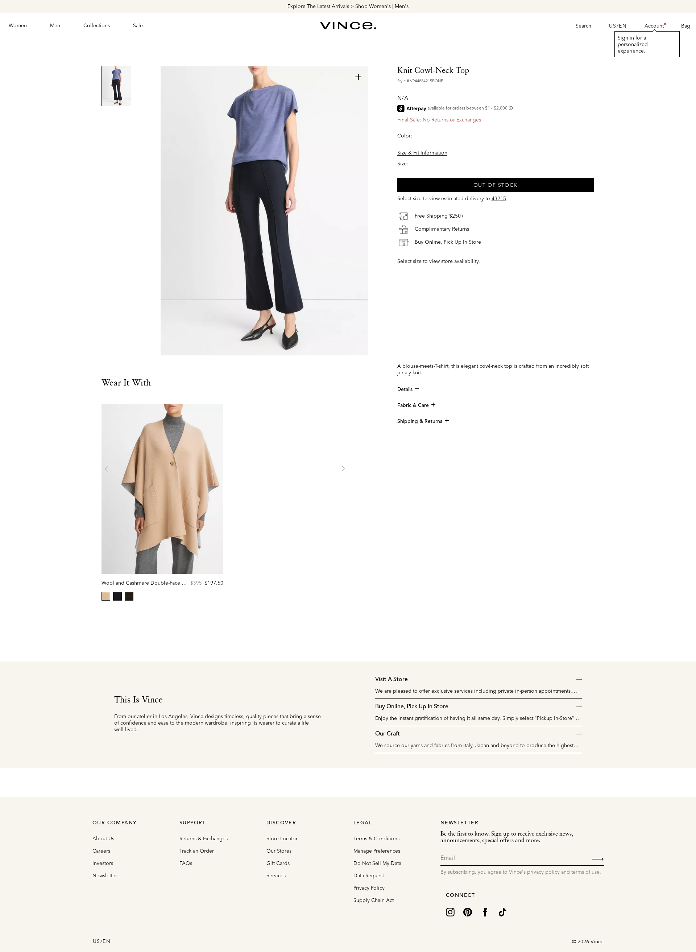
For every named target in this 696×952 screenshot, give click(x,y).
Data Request (368, 875)
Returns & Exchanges (203, 838)
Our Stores (278, 851)
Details (405, 389)
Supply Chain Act (373, 900)
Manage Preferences (376, 851)
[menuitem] (18, 26)
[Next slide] (343, 468)
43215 (499, 198)
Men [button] (55, 25)
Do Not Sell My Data (377, 863)
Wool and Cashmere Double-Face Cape (148, 583)
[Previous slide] (107, 468)
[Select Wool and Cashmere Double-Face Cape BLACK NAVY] (117, 596)
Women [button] (18, 25)
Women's (380, 6)
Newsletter (104, 875)
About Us (103, 838)
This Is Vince (138, 700)
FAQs (185, 863)
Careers (101, 851)
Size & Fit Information (422, 152)
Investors (102, 863)
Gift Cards (278, 863)
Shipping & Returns (419, 421)
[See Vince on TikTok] (502, 911)
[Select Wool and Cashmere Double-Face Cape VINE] (129, 596)
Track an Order (196, 851)
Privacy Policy (369, 888)
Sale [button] (138, 25)
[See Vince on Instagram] (450, 911)
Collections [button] (96, 25)
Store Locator (282, 838)
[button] (654, 25)
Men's (402, 6)
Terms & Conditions (376, 838)
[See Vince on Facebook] (485, 911)
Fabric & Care (413, 405)
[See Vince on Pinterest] (467, 911)
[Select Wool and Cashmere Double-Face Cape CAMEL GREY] (106, 596)
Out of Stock (495, 185)
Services (276, 875)
